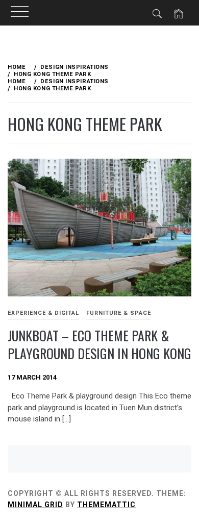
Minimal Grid (35, 504)
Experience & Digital (43, 313)
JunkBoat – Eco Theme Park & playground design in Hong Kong (99, 344)
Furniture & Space (118, 313)
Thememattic (106, 504)
